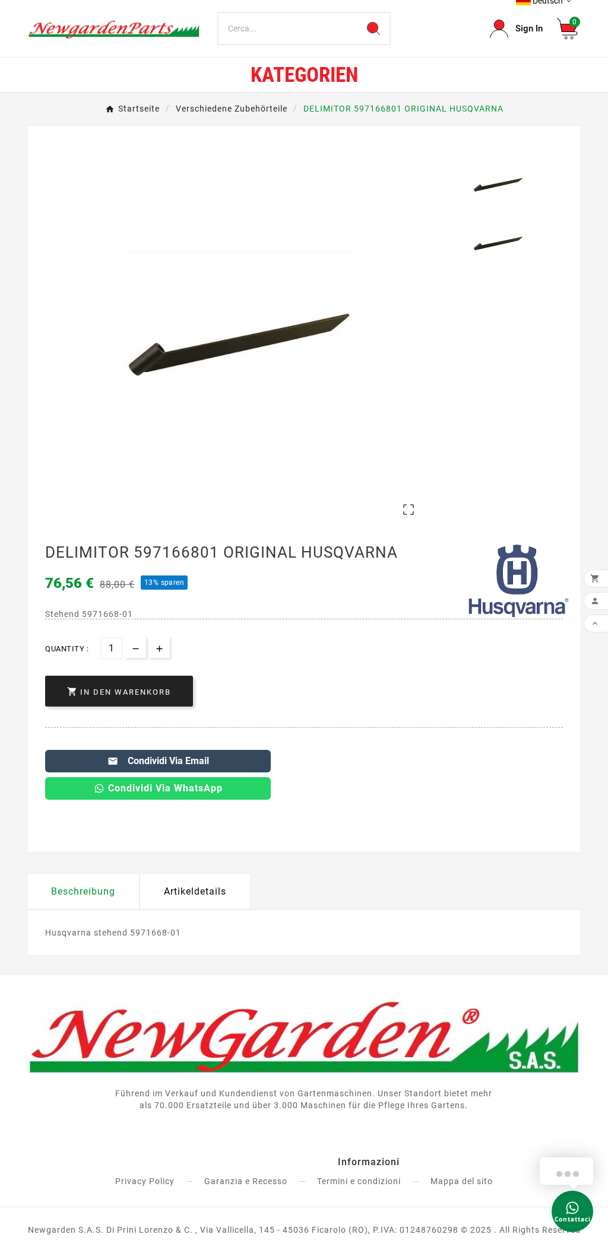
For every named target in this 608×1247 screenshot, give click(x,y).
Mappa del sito (461, 1181)
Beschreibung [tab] (83, 891)
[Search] (373, 28)
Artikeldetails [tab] (195, 891)
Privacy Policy (145, 1181)
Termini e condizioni (359, 1181)
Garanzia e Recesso (245, 1181)
